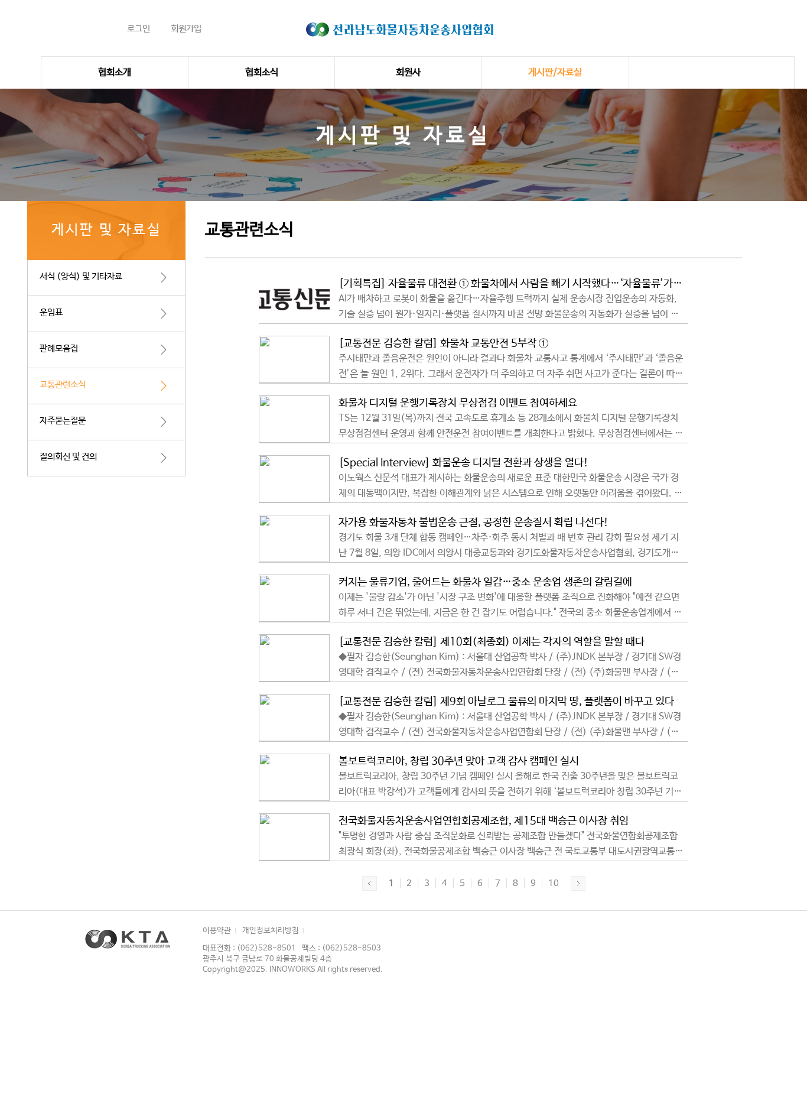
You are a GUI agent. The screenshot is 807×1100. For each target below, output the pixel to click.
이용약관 (217, 930)
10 (553, 883)
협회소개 (114, 72)
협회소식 (261, 72)
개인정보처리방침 (270, 930)
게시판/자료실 (555, 72)
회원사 (408, 72)
